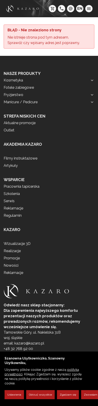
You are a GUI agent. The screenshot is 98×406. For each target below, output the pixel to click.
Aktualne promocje (20, 123)
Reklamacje (13, 208)
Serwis (9, 201)
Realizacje (12, 251)
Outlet (9, 130)
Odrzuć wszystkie (40, 394)
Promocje (12, 258)
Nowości (11, 265)
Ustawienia (14, 394)
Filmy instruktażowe (20, 158)
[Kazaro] (22, 9)
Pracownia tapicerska (21, 186)
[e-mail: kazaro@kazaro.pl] (70, 8)
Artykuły (11, 165)
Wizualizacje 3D (17, 243)
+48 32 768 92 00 (18, 349)
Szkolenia (12, 194)
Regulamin (13, 215)
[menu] (89, 8)
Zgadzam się (68, 394)
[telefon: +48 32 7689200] (61, 8)
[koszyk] (52, 8)
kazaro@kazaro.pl (29, 343)
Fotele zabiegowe (19, 87)
